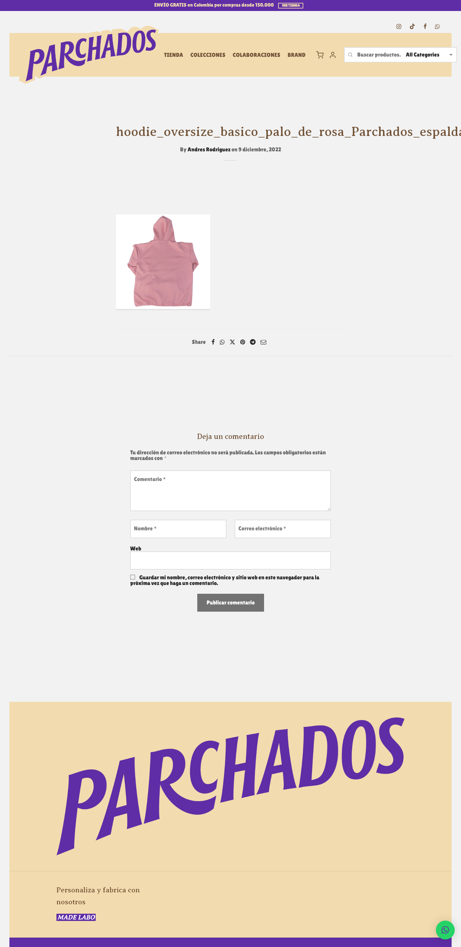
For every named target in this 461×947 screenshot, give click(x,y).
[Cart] (320, 55)
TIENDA (173, 54)
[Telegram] (252, 342)
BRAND (296, 54)
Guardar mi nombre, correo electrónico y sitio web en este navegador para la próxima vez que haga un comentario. (224, 580)
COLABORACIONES (256, 54)
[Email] (263, 342)
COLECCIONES (207, 54)
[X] (232, 342)
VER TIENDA (291, 5)
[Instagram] (399, 27)
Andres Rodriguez (209, 149)
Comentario (150, 479)
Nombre (145, 528)
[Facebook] (425, 27)
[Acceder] (332, 55)
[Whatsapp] (437, 27)
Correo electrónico (262, 528)
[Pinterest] (242, 342)
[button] (445, 930)
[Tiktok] (412, 27)
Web (135, 548)
